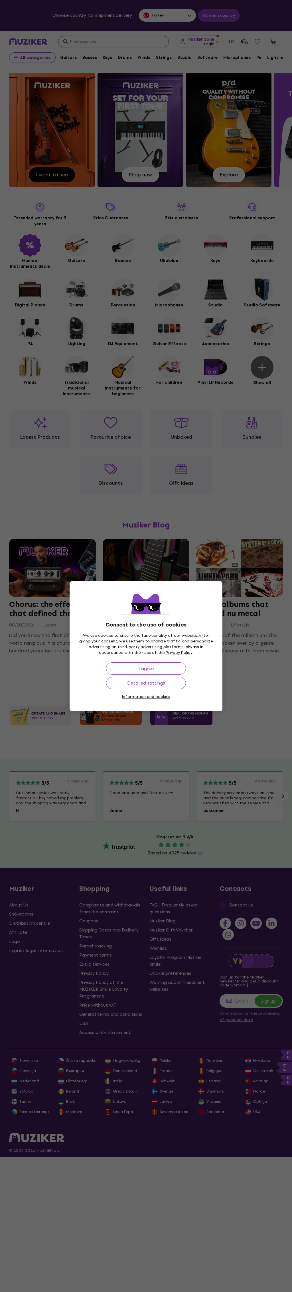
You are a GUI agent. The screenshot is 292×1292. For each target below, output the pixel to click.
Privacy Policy (179, 652)
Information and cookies (146, 697)
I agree (146, 668)
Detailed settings (146, 683)
